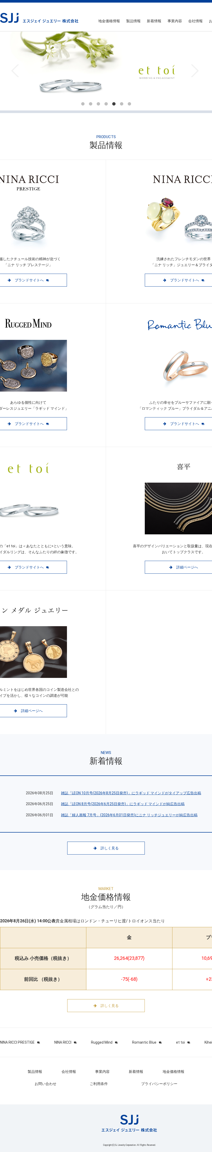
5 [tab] (113, 104)
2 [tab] (90, 104)
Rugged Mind (101, 1042)
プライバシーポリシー (159, 1084)
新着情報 (154, 21)
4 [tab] (106, 104)
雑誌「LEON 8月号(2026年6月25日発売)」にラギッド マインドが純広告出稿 (123, 804)
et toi (180, 1042)
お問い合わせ (45, 1084)
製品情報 (133, 21)
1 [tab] (82, 104)
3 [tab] (98, 104)
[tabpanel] (106, 71)
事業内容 (175, 21)
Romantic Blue (144, 1042)
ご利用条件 (99, 1084)
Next (194, 71)
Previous (15, 71)
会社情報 (195, 21)
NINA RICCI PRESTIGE (17, 1042)
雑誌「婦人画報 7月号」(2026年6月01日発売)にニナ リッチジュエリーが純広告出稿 (129, 815)
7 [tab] (129, 104)
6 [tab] (121, 104)
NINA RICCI (62, 1042)
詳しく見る (110, 848)
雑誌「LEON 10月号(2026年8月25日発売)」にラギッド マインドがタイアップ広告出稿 (131, 793)
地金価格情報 (109, 21)
